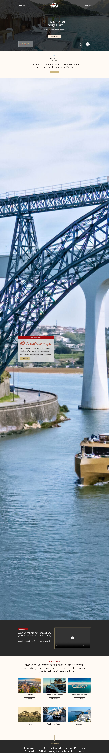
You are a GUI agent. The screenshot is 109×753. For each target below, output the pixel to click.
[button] (72, 638)
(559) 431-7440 (88, 5)
